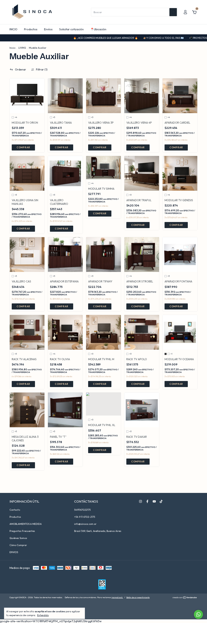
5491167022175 (82, 509)
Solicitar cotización (71, 29)
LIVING (22, 47)
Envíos (48, 29)
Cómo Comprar (18, 545)
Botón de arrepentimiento (138, 597)
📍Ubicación (98, 29)
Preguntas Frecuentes (22, 530)
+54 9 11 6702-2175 (84, 516)
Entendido (43, 615)
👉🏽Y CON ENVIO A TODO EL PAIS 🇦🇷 (148, 37)
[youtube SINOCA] (154, 501)
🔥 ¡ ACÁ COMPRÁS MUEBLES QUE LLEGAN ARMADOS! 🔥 (90, 37)
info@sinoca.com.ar (85, 523)
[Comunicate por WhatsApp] (198, 614)
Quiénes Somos (18, 538)
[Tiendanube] (184, 598)
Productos (30, 29)
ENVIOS (14, 552)
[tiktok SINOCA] (161, 501)
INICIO (13, 29)
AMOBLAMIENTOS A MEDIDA (26, 523)
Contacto (15, 509)
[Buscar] (173, 12)
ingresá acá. (117, 597)
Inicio (12, 47)
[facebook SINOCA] (147, 501)
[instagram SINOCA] (140, 501)
